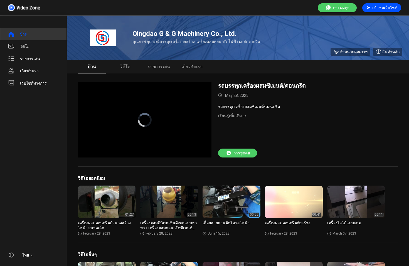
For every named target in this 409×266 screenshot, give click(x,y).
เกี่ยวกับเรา (29, 71)
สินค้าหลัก (391, 52)
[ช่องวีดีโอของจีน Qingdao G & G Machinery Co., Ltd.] (24, 7)
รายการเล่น (30, 58)
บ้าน (24, 34)
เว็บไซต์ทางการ (33, 83)
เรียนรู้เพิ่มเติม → (232, 116)
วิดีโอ (24, 46)
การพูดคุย (341, 8)
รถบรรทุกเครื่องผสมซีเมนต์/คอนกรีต (262, 86)
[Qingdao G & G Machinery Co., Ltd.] (103, 37)
